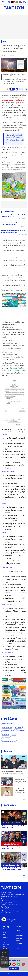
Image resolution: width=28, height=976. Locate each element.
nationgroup (19, 933)
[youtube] (14, 965)
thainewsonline (20, 946)
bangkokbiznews (20, 938)
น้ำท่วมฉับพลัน (6, 738)
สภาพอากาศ (18, 727)
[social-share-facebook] (9, 2)
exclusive (6, 937)
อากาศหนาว (5, 734)
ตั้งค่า (4, 966)
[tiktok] (9, 965)
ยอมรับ (4, 962)
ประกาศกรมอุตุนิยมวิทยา (9, 741)
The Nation (18, 930)
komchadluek (19, 935)
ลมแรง (14, 734)
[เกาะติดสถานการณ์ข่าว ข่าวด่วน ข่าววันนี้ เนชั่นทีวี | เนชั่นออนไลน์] (14, 7)
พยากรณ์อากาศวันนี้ (7, 723)
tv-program (6, 943)
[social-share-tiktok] (11, 2)
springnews (19, 943)
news (4, 935)
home (5, 932)
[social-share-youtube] (14, 2)
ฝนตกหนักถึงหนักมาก (8, 731)
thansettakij (19, 951)
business (6, 940)
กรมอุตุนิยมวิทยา (7, 727)
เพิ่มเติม (5, 959)
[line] (18, 965)
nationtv (18, 940)
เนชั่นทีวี (9, 974)
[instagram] (23, 965)
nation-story (5, 947)
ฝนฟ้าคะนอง (20, 731)
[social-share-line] (17, 2)
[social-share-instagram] (20, 2)
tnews (17, 948)
